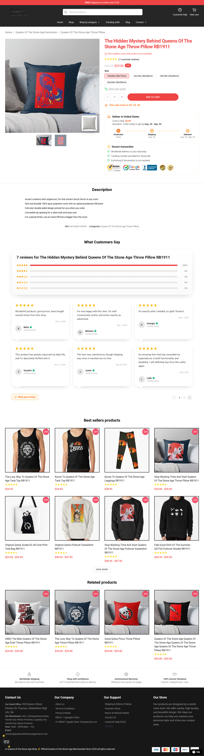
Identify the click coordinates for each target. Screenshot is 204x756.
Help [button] (198, 752)
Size (107, 71)
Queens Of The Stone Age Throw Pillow (83, 32)
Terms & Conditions (65, 708)
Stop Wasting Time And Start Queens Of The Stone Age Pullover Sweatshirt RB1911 (126, 548)
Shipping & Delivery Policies (118, 704)
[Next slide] (94, 85)
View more (102, 569)
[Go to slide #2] (60, 140)
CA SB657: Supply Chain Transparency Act (76, 722)
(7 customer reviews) (129, 59)
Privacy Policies (63, 713)
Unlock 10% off (6, 742)
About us (59, 704)
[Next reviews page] (190, 397)
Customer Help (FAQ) (115, 722)
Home (8, 32)
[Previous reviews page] (174, 397)
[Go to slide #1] (44, 140)
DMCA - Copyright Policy (67, 717)
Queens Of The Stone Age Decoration (36, 32)
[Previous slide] (10, 85)
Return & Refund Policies (117, 713)
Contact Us (110, 717)
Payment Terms (112, 708)
